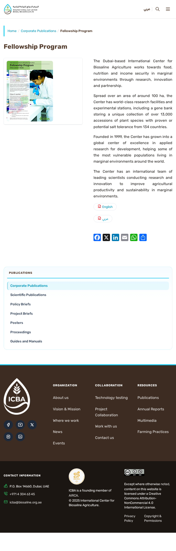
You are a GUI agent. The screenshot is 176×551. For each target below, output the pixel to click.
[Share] (143, 237)
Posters (16, 323)
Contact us (104, 437)
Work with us (106, 426)
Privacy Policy (129, 518)
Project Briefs (21, 314)
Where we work (66, 420)
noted (165, 484)
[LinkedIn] (115, 237)
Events (59, 443)
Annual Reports (151, 409)
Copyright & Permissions (153, 518)
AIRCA (73, 495)
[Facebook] (97, 237)
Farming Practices (153, 432)
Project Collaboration (106, 412)
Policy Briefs (20, 304)
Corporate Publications (38, 31)
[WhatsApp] (134, 237)
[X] (106, 237)
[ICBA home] (21, 9)
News (57, 432)
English (107, 207)
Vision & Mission (66, 409)
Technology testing (111, 397)
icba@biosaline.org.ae (26, 502)
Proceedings (20, 332)
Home (12, 31)
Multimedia (147, 420)
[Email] (124, 237)
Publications (148, 397)
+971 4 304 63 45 (22, 494)
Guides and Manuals (26, 341)
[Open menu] (167, 9)
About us (61, 397)
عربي (105, 219)
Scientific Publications (28, 295)
